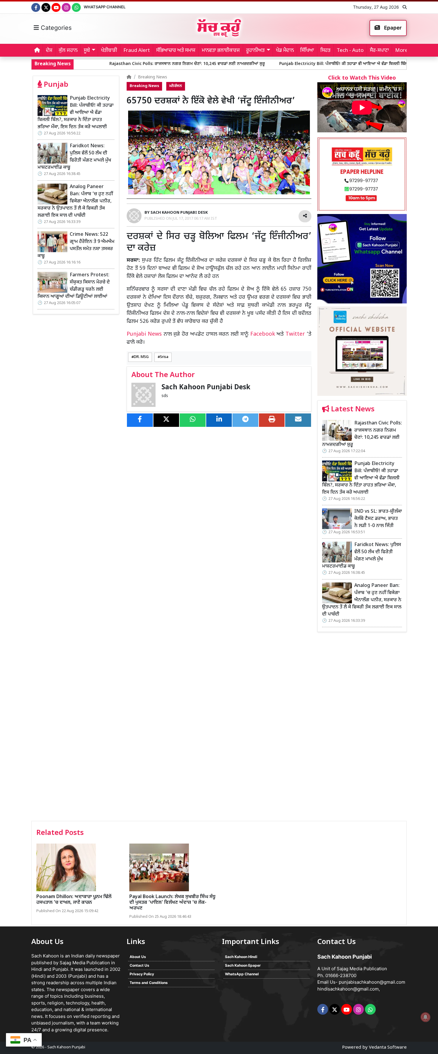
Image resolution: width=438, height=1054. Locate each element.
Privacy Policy (142, 974)
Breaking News (152, 77)
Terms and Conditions (149, 982)
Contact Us (139, 965)
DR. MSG (141, 357)
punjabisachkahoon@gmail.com (372, 982)
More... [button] (403, 50)
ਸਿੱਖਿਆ (307, 50)
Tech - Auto (350, 50)
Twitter (295, 334)
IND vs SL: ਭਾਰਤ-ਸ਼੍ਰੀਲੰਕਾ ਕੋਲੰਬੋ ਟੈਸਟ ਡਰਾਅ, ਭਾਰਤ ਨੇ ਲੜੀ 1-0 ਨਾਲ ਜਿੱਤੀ (378, 519)
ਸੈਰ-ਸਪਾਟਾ (379, 50)
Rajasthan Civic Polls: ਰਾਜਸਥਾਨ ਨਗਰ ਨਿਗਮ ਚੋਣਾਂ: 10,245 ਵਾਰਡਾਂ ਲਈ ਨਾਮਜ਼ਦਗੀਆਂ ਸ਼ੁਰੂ (141, 64)
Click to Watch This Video (362, 78)
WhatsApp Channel (104, 6)
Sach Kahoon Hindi (241, 956)
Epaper (392, 28)
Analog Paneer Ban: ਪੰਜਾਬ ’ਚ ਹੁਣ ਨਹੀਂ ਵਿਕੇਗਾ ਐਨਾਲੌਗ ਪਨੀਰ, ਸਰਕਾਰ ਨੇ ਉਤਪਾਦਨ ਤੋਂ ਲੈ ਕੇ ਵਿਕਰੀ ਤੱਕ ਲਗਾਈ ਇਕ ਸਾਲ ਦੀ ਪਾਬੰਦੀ (75, 201)
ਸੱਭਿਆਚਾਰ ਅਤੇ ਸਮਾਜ (175, 50)
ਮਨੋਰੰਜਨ (175, 86)
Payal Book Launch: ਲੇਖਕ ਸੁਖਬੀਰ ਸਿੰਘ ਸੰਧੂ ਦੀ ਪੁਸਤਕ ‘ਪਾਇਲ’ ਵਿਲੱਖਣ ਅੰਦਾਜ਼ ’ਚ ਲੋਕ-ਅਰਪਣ (172, 903)
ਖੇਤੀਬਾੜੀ (109, 50)
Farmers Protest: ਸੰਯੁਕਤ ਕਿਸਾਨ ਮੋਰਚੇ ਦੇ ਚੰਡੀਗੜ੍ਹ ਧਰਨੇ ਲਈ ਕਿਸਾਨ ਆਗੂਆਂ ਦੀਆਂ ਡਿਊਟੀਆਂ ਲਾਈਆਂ (74, 286)
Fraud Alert (136, 50)
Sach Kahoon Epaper (243, 965)
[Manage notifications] (425, 1017)
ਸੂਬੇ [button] (87, 50)
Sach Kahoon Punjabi (66, 1047)
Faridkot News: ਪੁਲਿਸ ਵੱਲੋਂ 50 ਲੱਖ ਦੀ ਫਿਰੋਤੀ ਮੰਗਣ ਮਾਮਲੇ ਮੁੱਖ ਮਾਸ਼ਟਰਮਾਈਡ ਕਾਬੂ (74, 157)
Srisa (164, 357)
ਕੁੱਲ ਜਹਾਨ (68, 50)
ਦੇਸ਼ (49, 50)
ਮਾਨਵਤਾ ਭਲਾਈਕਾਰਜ (221, 50)
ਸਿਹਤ (325, 50)
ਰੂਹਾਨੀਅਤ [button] (255, 50)
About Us (138, 956)
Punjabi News (144, 334)
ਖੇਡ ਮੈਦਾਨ (285, 50)
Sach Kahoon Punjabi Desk (205, 387)
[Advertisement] (362, 728)
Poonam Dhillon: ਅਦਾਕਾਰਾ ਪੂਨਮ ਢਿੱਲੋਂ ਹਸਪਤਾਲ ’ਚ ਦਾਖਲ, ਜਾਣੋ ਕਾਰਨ (73, 900)
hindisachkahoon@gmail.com (348, 989)
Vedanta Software (388, 1047)
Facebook (262, 334)
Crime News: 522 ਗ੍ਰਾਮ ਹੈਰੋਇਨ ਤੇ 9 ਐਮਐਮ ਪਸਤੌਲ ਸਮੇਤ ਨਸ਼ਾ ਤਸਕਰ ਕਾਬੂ (76, 245)
